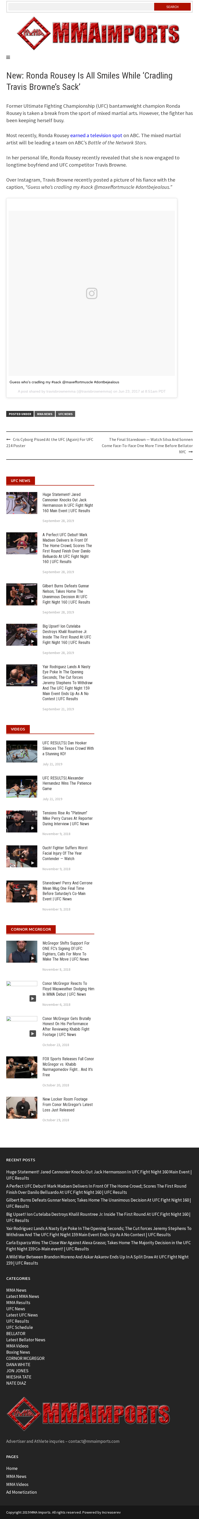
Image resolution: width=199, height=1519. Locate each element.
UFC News (65, 414)
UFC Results (17, 1321)
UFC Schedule (19, 1327)
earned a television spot (96, 135)
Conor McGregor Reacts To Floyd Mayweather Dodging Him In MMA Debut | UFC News (68, 989)
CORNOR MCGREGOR (25, 1358)
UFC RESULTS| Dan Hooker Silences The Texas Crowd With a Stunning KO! (68, 748)
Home (12, 1468)
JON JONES (17, 1371)
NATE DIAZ (16, 1383)
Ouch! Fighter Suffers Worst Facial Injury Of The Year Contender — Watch (65, 853)
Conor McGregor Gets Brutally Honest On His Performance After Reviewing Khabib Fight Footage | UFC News (66, 1026)
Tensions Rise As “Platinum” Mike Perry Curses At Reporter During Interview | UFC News (67, 818)
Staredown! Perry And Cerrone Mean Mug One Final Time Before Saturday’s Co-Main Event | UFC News (67, 891)
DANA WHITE (18, 1364)
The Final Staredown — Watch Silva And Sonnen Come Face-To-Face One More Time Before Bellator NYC (147, 445)
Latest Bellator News (25, 1340)
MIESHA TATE (18, 1377)
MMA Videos (17, 1346)
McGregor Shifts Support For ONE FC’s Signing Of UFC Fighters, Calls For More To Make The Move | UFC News (66, 951)
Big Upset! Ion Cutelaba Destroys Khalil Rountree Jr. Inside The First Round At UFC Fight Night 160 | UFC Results (66, 634)
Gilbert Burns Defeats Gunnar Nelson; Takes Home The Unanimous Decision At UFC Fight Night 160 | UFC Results (66, 593)
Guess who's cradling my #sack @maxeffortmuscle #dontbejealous (64, 382)
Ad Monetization (21, 1492)
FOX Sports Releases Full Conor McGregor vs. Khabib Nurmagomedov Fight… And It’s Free (68, 1066)
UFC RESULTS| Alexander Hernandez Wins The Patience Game (66, 783)
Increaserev (111, 1512)
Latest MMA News (22, 1296)
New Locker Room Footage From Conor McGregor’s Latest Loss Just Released (67, 1104)
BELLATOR (15, 1333)
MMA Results (18, 1302)
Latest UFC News (22, 1315)
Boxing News (18, 1352)
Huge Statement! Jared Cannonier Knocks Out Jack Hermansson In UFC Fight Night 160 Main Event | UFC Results (67, 502)
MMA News (44, 414)
